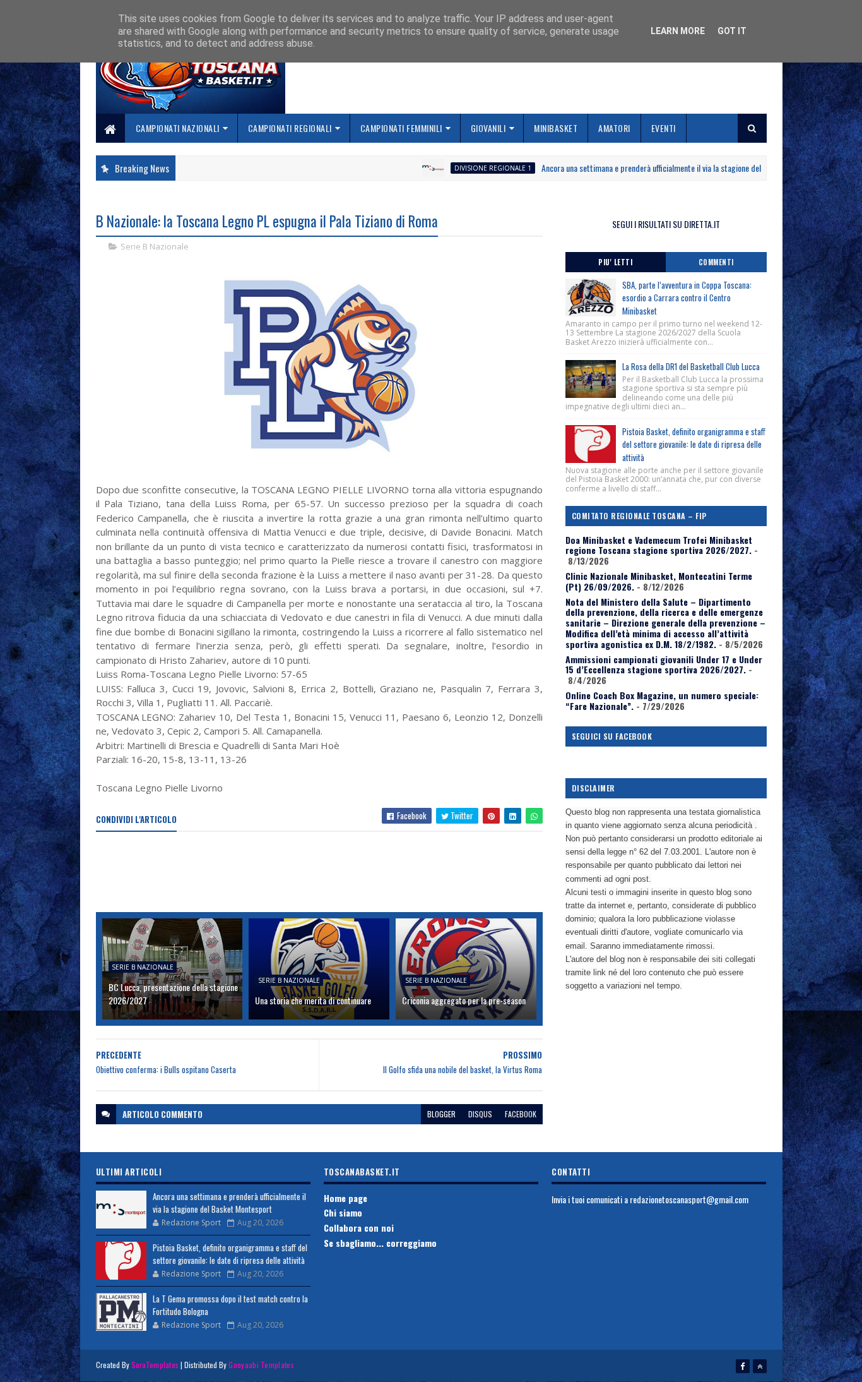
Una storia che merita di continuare (313, 1000)
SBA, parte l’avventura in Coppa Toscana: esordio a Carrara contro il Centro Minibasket (687, 298)
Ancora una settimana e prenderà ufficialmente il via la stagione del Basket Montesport (646, 167)
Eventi (663, 128)
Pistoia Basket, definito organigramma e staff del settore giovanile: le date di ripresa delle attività (693, 444)
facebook (520, 1114)
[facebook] (743, 1366)
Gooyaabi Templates (260, 1364)
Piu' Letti (615, 262)
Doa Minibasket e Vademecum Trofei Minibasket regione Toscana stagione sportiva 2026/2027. (658, 545)
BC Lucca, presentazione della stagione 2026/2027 (173, 993)
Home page (345, 1198)
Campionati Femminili (401, 128)
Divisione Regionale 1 (455, 168)
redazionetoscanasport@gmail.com (689, 1199)
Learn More (678, 31)
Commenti (716, 262)
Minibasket (555, 128)
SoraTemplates (155, 1364)
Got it (732, 31)
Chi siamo (343, 1212)
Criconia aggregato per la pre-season (464, 1000)
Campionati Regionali (290, 128)
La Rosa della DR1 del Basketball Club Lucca (691, 366)
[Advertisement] (325, 872)
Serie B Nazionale (155, 246)
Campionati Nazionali (178, 128)
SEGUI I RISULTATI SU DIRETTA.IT (666, 224)
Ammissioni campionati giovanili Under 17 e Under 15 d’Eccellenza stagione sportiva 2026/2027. (663, 664)
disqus (480, 1114)
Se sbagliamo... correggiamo (380, 1242)
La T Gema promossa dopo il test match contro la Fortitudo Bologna (230, 1305)
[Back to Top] (760, 1366)
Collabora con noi (359, 1227)
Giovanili (488, 128)
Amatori (614, 128)
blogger (441, 1114)
